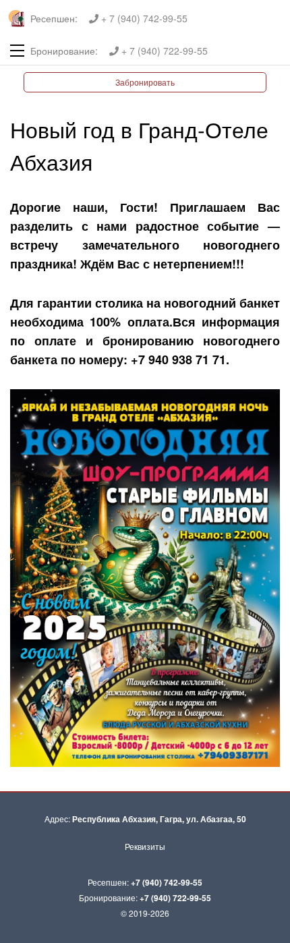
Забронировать (145, 82)
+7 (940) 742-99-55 (166, 882)
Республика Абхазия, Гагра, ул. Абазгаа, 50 (159, 819)
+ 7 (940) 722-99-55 (163, 50)
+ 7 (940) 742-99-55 (142, 18)
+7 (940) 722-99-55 (175, 898)
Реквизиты (145, 846)
